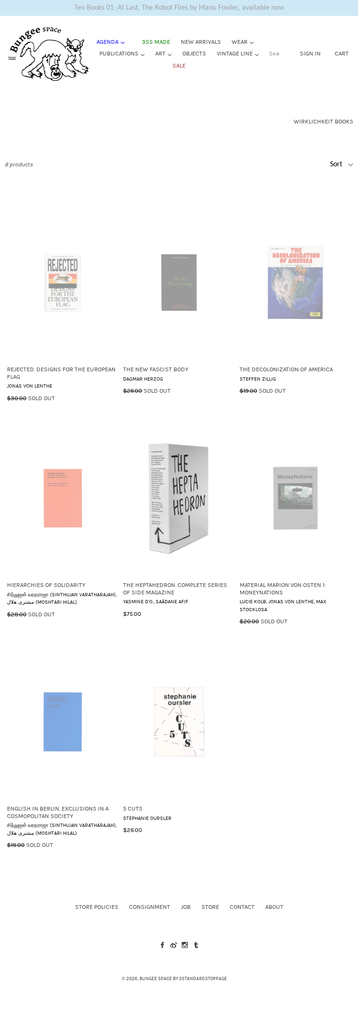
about (274, 907)
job (186, 907)
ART (165, 53)
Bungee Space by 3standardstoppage (183, 979)
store (210, 907)
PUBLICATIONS (124, 53)
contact (242, 907)
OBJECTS (194, 53)
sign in (310, 53)
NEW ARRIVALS (201, 42)
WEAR (245, 41)
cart (342, 53)
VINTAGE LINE (240, 53)
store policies (96, 907)
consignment (149, 907)
